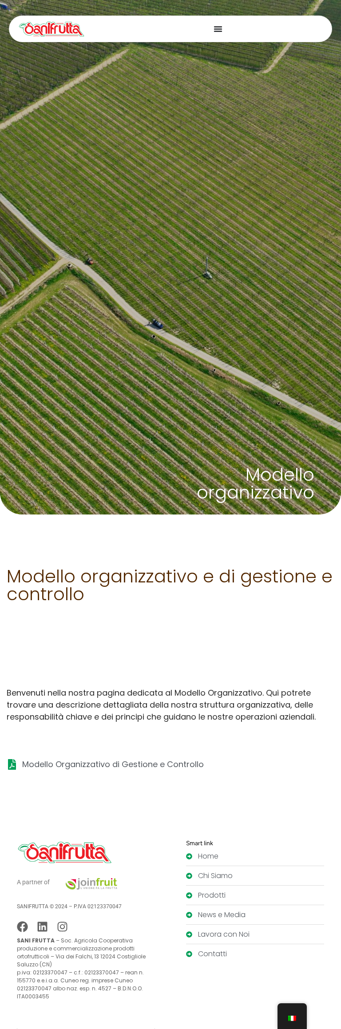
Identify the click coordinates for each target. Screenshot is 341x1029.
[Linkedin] (42, 926)
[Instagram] (62, 926)
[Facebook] (22, 926)
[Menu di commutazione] (218, 28)
